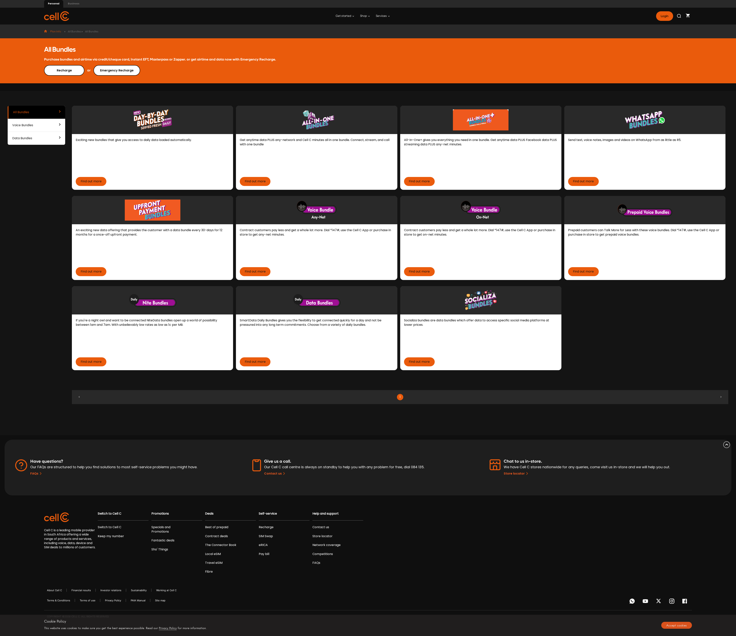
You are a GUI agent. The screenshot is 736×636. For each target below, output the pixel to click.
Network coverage (326, 545)
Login (664, 16)
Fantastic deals (162, 540)
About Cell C (54, 590)
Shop (363, 16)
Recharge (64, 70)
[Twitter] (659, 602)
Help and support (325, 514)
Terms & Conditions (58, 600)
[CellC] (56, 16)
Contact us (273, 473)
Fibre (209, 572)
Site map (160, 600)
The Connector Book (220, 545)
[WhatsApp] (632, 602)
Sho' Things (159, 549)
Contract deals (216, 536)
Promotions (160, 514)
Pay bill (264, 554)
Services (381, 16)
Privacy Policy (113, 600)
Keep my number (111, 536)
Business (73, 3)
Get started (344, 16)
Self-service (268, 514)
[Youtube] (646, 602)
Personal (53, 3)
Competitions (322, 554)
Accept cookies (676, 625)
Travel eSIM (214, 563)
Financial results (81, 590)
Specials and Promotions (160, 529)
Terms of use (87, 600)
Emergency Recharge (117, 70)
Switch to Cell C (109, 514)
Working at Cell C (166, 590)
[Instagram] (672, 602)
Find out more (91, 181)
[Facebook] (685, 602)
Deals (209, 514)
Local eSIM (213, 554)
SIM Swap (266, 536)
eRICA (263, 545)
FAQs (34, 473)
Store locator (514, 473)
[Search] (679, 16)
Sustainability (139, 590)
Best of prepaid (216, 527)
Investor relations (110, 590)
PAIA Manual (138, 600)
